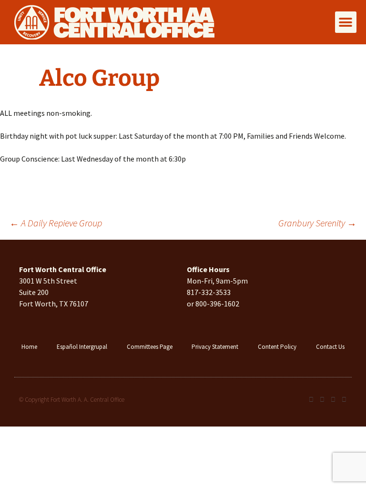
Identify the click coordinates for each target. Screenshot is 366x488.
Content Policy (277, 347)
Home (29, 347)
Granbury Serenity (317, 223)
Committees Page (150, 347)
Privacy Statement (215, 347)
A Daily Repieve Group (56, 223)
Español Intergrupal (82, 347)
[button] (345, 22)
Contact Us (330, 347)
